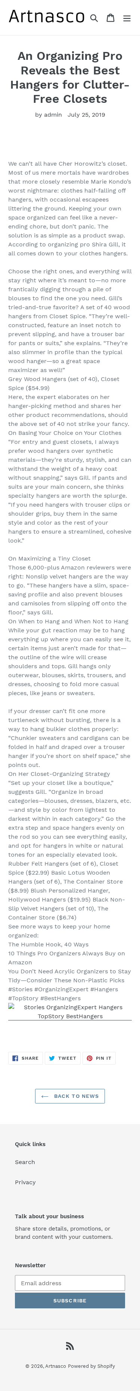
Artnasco (55, 1366)
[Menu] (127, 17)
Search (25, 1162)
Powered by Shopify (91, 1366)
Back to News (75, 1096)
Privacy (25, 1182)
